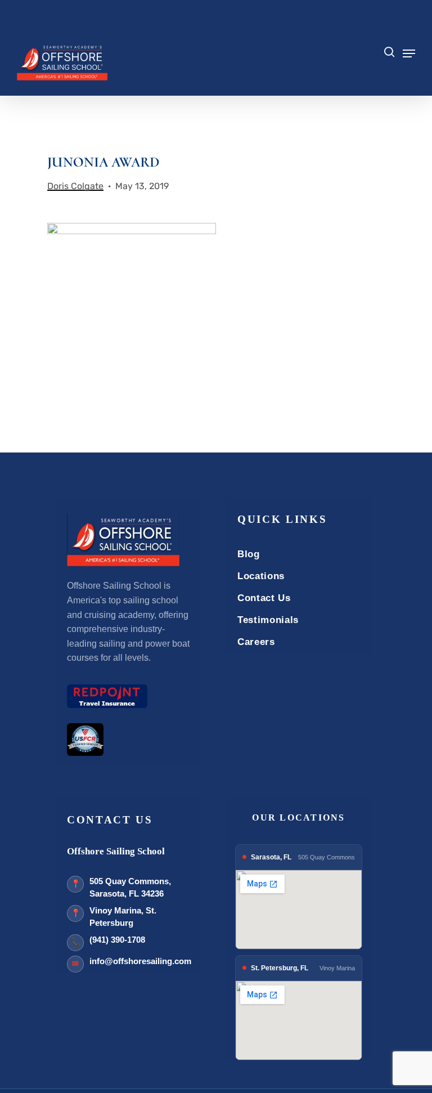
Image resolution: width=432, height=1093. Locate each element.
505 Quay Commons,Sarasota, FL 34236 (130, 887)
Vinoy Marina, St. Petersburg (122, 917)
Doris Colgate (75, 186)
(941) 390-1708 (117, 939)
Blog (248, 554)
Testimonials (268, 620)
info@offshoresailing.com (140, 961)
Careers (256, 642)
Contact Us (264, 598)
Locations (261, 576)
